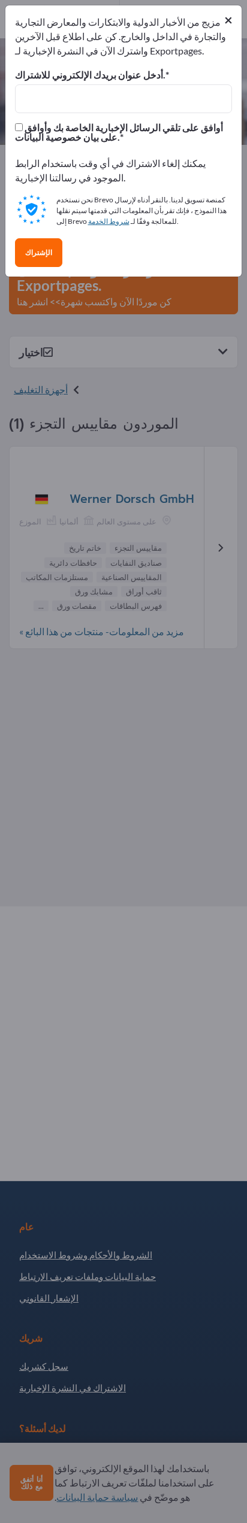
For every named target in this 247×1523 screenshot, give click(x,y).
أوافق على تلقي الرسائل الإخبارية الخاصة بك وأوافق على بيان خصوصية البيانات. (119, 132)
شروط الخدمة (108, 221)
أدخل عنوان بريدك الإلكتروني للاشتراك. (90, 75)
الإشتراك (38, 252)
